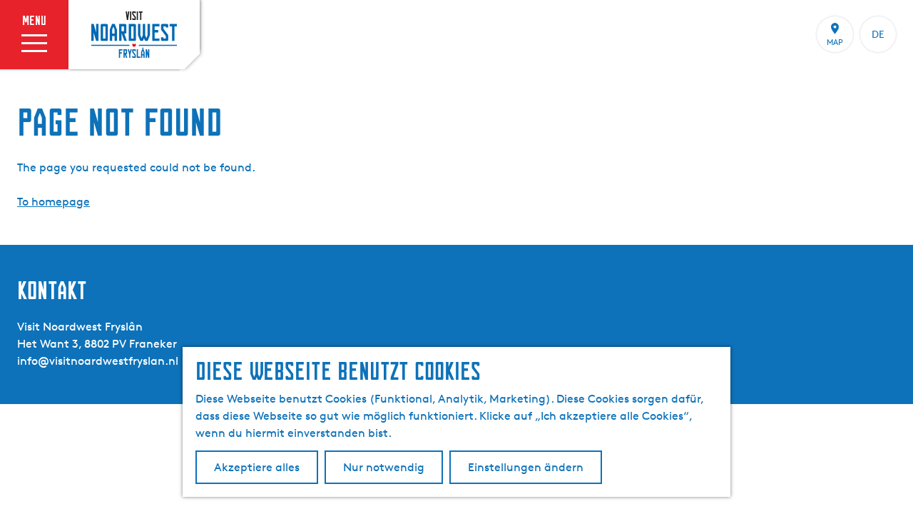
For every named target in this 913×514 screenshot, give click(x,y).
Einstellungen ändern (525, 467)
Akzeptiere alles (257, 467)
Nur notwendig (383, 467)
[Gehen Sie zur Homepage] (134, 34)
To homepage (53, 201)
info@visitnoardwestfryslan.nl (97, 361)
